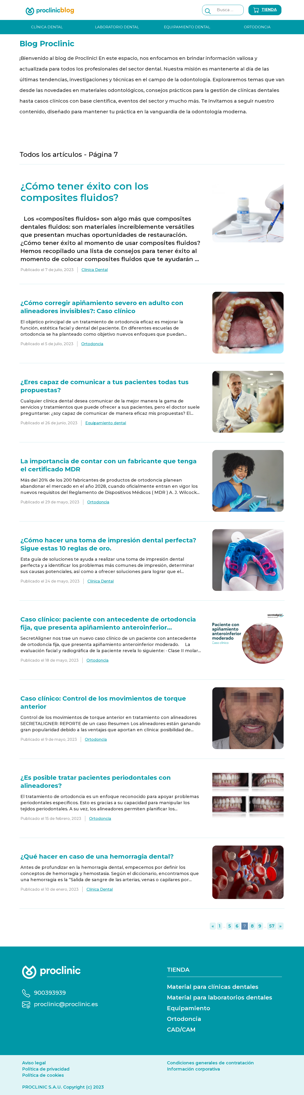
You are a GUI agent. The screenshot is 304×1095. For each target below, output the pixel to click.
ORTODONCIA (257, 27)
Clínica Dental (94, 270)
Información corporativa (193, 1069)
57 (272, 926)
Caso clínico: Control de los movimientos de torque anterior (103, 702)
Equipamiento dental (105, 423)
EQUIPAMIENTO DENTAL (187, 27)
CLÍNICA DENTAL (47, 27)
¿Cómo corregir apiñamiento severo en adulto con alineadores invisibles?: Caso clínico (101, 307)
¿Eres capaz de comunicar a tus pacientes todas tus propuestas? (104, 386)
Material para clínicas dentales (212, 986)
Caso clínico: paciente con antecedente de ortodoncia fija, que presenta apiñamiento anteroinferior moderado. (108, 623)
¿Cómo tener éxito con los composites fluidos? (84, 191)
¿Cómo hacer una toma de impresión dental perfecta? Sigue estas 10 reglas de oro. (108, 544)
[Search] (207, 10)
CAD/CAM (181, 1029)
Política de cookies (43, 1075)
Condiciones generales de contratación (210, 1063)
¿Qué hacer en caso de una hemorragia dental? (97, 856)
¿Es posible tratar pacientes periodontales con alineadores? (95, 781)
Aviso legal (34, 1063)
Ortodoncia (92, 344)
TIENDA (269, 9)
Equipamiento (188, 1008)
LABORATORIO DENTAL (117, 27)
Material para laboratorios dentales (219, 997)
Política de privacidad (46, 1069)
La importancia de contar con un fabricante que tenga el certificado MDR (108, 465)
